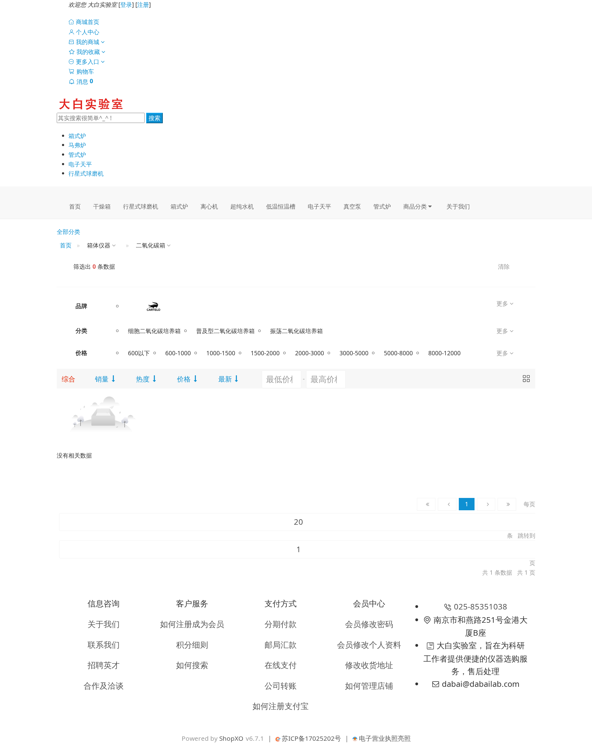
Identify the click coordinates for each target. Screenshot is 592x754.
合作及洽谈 (104, 685)
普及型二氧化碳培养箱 (225, 331)
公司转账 (281, 685)
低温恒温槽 (280, 206)
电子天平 (80, 164)
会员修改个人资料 (369, 644)
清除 (504, 266)
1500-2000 (265, 353)
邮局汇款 (281, 644)
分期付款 (281, 624)
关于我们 (458, 206)
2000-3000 (309, 353)
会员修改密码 (369, 624)
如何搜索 (192, 665)
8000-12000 (444, 353)
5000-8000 (398, 353)
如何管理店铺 (369, 685)
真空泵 (352, 206)
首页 (75, 206)
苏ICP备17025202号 (310, 738)
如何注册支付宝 (281, 706)
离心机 (209, 206)
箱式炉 (77, 136)
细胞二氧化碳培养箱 (154, 331)
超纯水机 (242, 206)
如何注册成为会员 (192, 624)
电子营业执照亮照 (384, 738)
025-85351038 (480, 606)
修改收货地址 (369, 665)
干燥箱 (102, 206)
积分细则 (192, 644)
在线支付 (281, 665)
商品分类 (415, 206)
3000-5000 (353, 353)
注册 (143, 4)
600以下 (139, 353)
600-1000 (178, 353)
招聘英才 (104, 665)
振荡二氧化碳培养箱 (296, 331)
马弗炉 (77, 145)
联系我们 (104, 644)
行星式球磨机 (86, 173)
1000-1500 (220, 353)
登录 (126, 4)
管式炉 (77, 154)
